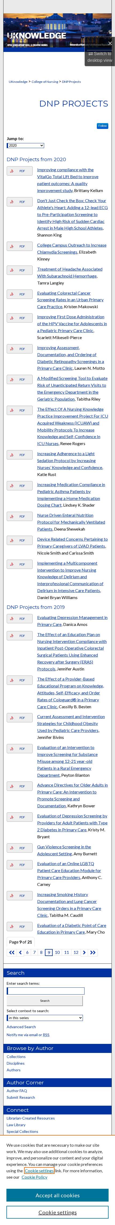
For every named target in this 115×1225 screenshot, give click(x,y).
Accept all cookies (58, 1195)
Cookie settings (39, 1170)
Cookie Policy (34, 1176)
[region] (57, 1180)
